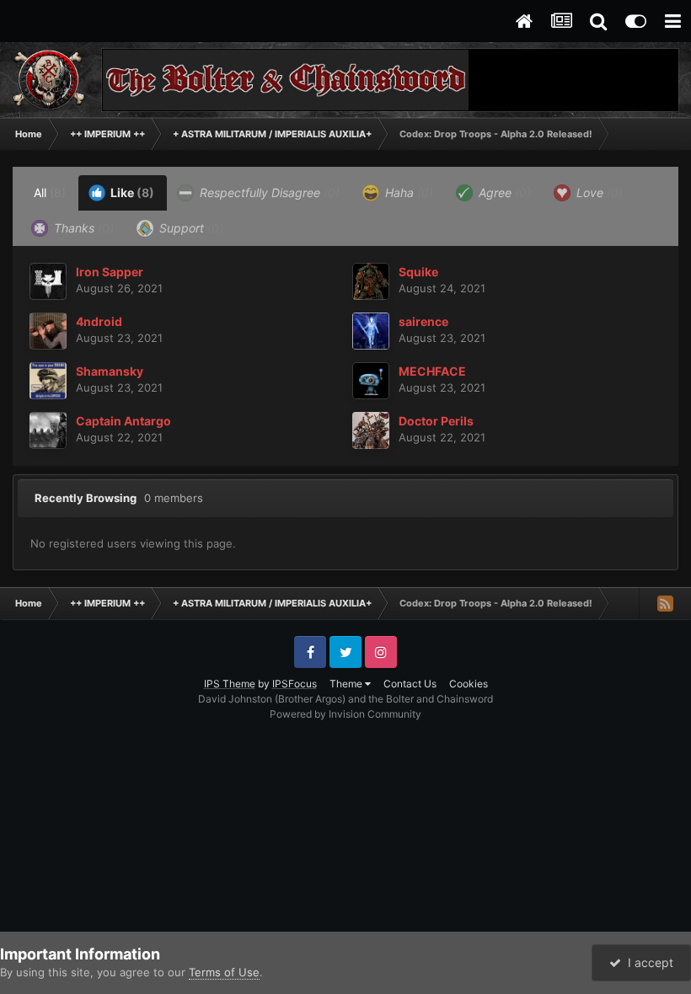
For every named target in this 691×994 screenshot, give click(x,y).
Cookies (468, 683)
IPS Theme (229, 683)
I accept (647, 962)
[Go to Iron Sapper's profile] (48, 281)
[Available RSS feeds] (665, 603)
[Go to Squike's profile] (370, 281)
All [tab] (50, 192)
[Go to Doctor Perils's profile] (370, 430)
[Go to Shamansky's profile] (48, 380)
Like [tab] (131, 192)
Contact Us (410, 683)
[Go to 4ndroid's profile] (48, 331)
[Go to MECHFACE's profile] (370, 380)
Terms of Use (224, 972)
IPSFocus (294, 683)
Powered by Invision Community (345, 714)
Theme (347, 683)
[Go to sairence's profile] (370, 331)
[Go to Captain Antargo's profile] (48, 430)
